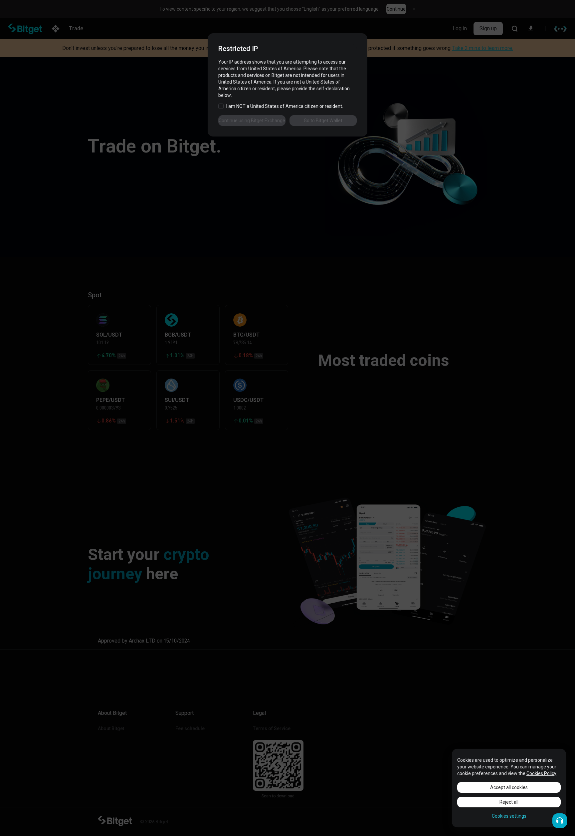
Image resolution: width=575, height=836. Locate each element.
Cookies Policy (541, 773)
